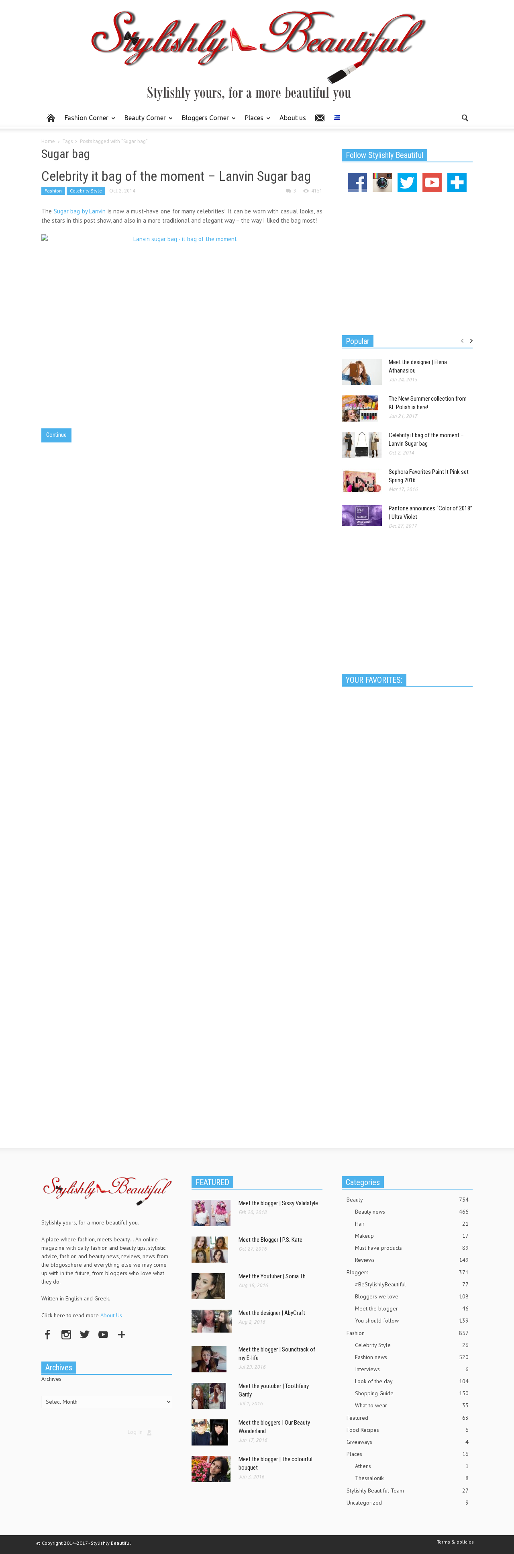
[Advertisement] (407, 262)
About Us (111, 1315)
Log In (135, 1431)
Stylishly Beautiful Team (408, 1490)
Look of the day (412, 1381)
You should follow (412, 1320)
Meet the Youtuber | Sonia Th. (273, 1276)
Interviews (412, 1369)
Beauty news (412, 1211)
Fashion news (412, 1357)
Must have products (412, 1247)
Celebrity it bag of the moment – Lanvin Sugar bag (176, 176)
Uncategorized (408, 1502)
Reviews (412, 1259)
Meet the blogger (412, 1308)
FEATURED (212, 1182)
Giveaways (408, 1441)
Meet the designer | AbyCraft (272, 1312)
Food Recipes (408, 1429)
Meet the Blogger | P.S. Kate (270, 1239)
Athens (412, 1466)
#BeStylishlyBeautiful (412, 1284)
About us (292, 117)
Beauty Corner (143, 121)
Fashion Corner (84, 121)
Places (252, 121)
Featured (408, 1417)
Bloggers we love (412, 1296)
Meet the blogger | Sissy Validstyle (278, 1203)
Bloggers (408, 1272)
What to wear (412, 1405)
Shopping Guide (412, 1393)
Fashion (53, 191)
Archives (51, 1378)
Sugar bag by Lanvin (80, 211)
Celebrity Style (86, 191)
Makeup (412, 1235)
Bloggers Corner (203, 121)
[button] (465, 117)
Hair (412, 1223)
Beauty (408, 1199)
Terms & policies (455, 1542)
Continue (56, 435)
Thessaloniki (412, 1478)
